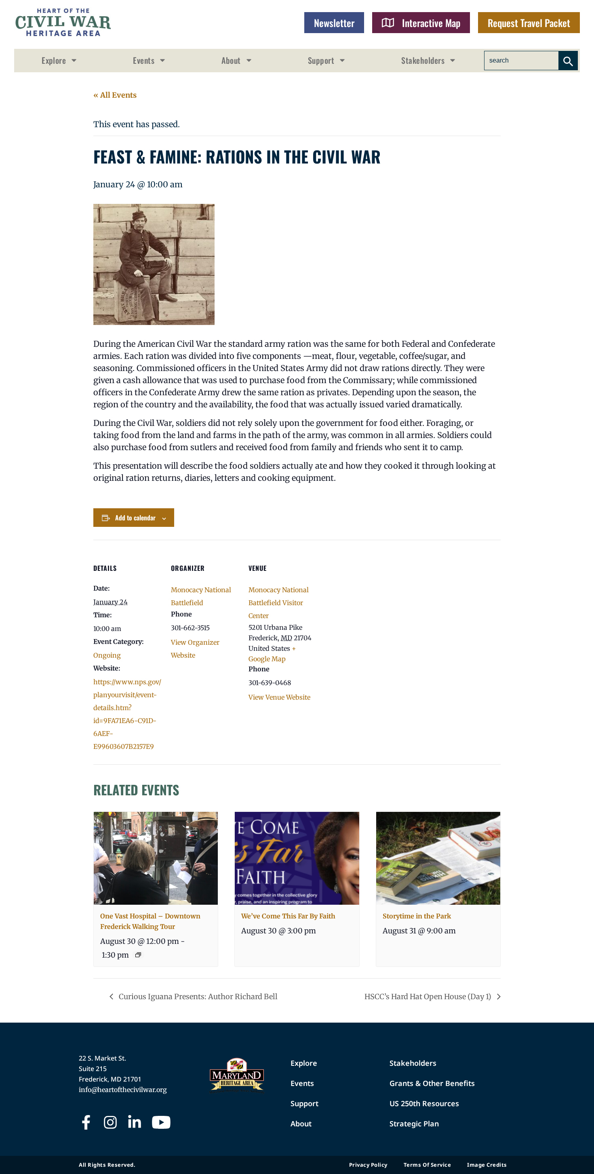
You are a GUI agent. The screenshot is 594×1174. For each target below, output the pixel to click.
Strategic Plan (414, 1123)
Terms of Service (427, 1164)
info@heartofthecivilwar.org (123, 1090)
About (230, 60)
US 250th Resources (424, 1103)
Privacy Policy (368, 1164)
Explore (54, 60)
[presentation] (156, 858)
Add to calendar (135, 517)
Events (143, 60)
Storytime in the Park (417, 916)
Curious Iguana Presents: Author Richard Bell (197, 996)
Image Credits (487, 1164)
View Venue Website (279, 697)
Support (321, 60)
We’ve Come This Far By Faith (288, 916)
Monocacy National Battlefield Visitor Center (279, 603)
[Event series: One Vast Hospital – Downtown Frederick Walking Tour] (138, 954)
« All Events (115, 95)
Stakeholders (422, 60)
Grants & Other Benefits (432, 1083)
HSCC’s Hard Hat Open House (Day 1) (428, 996)
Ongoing (107, 655)
